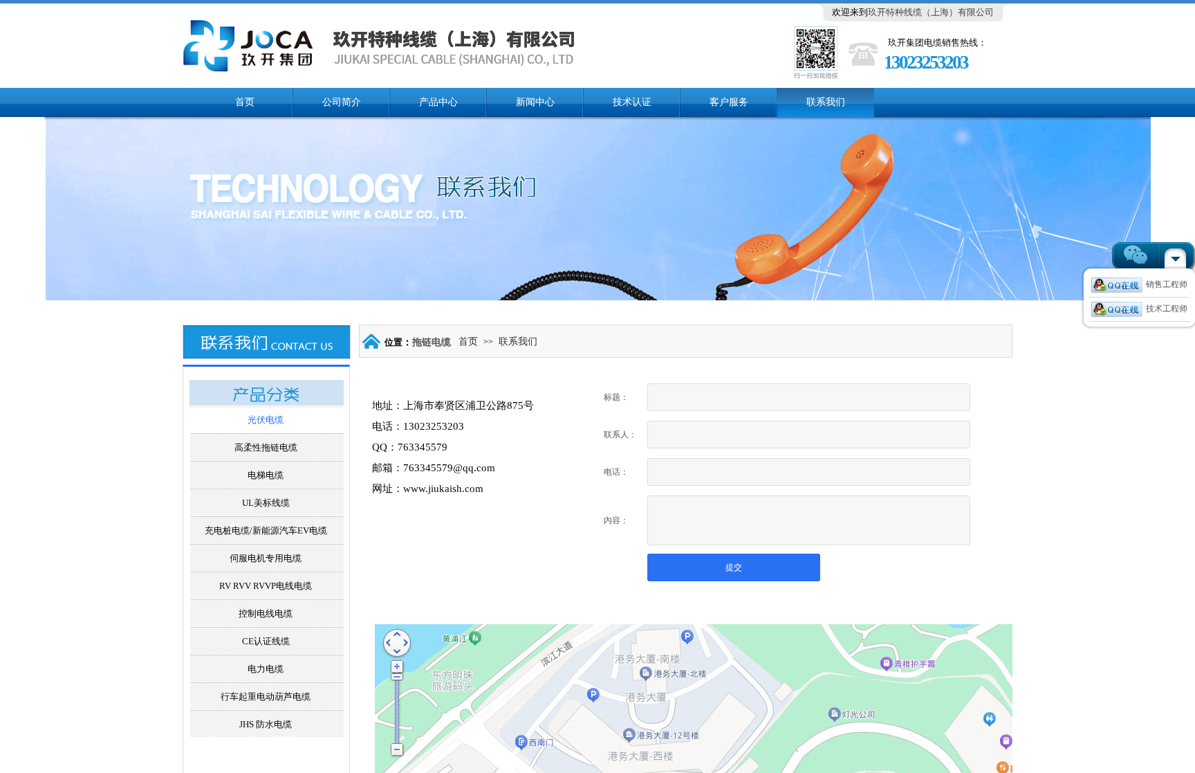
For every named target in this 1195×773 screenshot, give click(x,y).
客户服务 (729, 102)
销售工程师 (1166, 284)
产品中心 (438, 102)
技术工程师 (1166, 308)
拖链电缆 (431, 342)
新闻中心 (535, 102)
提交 (733, 567)
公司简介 (341, 102)
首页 (244, 102)
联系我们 (825, 102)
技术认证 (632, 102)
